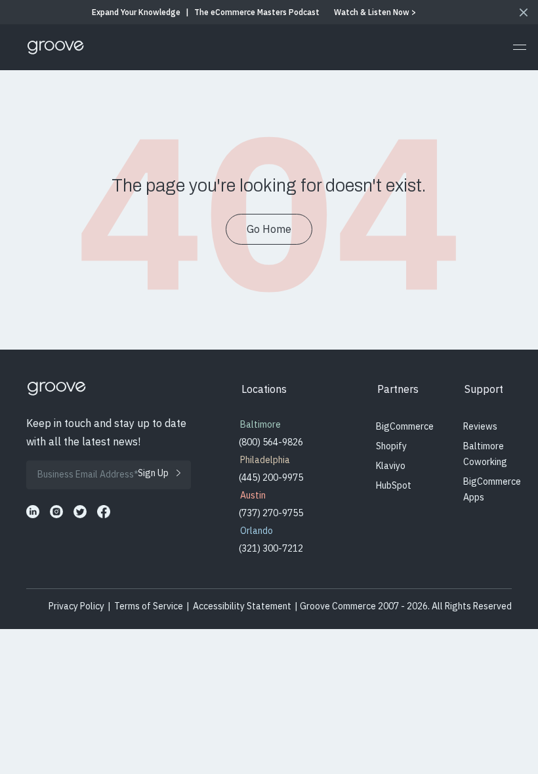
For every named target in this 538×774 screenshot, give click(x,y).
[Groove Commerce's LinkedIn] (32, 511)
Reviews (480, 426)
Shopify (391, 446)
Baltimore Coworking (485, 454)
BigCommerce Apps (492, 489)
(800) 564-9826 (271, 442)
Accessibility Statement (242, 606)
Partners (398, 389)
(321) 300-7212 (271, 548)
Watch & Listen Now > (375, 12)
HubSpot (393, 485)
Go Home (269, 228)
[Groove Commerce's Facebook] (103, 511)
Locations (264, 389)
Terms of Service (148, 606)
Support (484, 389)
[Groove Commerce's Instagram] (56, 511)
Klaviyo (390, 466)
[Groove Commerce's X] (80, 511)
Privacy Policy (76, 606)
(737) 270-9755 (271, 513)
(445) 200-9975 (271, 477)
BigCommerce (405, 426)
